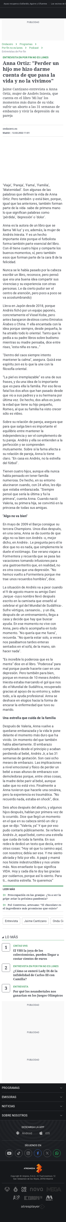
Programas (26, 44)
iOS (47, 1133)
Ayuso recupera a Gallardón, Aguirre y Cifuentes (25, 4)
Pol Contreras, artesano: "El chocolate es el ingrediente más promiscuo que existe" (32, 906)
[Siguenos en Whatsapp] (57, 1153)
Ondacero (7, 44)
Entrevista (11, 921)
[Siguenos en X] (47, 1153)
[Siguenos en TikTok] (19, 1153)
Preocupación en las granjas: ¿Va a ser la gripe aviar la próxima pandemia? (32, 896)
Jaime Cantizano (35, 921)
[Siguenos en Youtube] (9, 1153)
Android (26, 1133)
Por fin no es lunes (12, 47)
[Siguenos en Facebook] (38, 1153)
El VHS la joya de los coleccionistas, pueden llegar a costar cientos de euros (36, 955)
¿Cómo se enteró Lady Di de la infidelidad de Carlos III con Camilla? (35, 975)
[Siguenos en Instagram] (28, 1153)
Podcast (34, 47)
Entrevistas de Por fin (14, 51)
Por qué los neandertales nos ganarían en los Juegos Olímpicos (38, 993)
